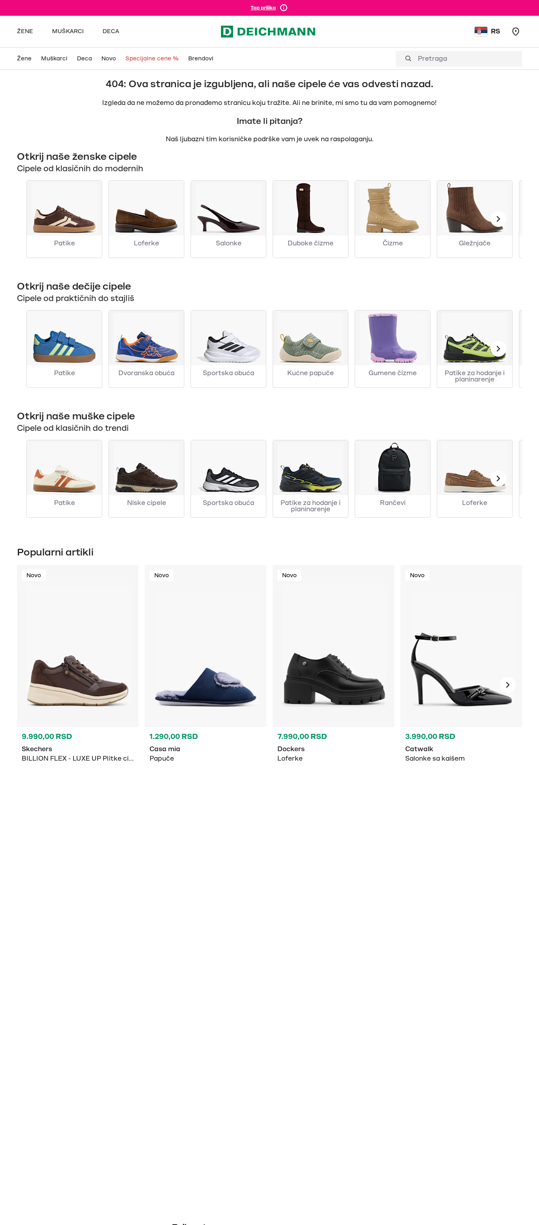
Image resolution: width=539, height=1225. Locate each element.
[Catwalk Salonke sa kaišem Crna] (461, 685)
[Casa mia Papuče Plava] (205, 685)
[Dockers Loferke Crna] (333, 685)
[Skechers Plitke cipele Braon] (77, 685)
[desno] (508, 685)
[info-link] (283, 8)
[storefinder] (515, 31)
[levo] (498, 219)
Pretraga (432, 58)
